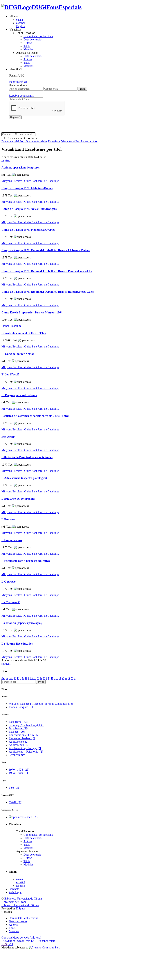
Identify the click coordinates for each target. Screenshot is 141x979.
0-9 (3, 678)
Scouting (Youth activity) (26, 725)
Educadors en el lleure (24, 735)
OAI (10, 944)
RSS (4, 944)
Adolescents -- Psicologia (26, 751)
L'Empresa (8, 519)
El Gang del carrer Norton (18, 353)
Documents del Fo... (13, 141)
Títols (27, 46)
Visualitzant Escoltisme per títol (79, 141)
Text (14, 787)
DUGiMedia (23, 940)
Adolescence (18, 741)
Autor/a (28, 42)
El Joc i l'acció (10, 374)
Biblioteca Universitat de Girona (23, 898)
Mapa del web (20, 937)
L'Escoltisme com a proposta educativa (25, 560)
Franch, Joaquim (11, 325)
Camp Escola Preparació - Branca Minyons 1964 (31, 312)
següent (5, 160)
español (20, 22)
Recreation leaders (22, 738)
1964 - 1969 (18, 772)
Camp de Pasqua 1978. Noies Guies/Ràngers (29, 208)
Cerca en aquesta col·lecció (21, 138)
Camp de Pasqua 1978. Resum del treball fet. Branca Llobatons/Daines (45, 250)
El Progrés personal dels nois (19, 395)
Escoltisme (54, 141)
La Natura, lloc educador (17, 643)
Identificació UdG (19, 81)
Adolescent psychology (25, 748)
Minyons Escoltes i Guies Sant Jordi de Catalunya (30, 180)
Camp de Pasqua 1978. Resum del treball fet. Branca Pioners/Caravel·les (46, 271)
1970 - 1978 (19, 769)
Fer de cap (8, 436)
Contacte (14, 889)
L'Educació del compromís (18, 498)
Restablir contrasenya (21, 95)
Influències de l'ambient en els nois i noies (27, 457)
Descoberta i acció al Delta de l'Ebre (23, 333)
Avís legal (35, 937)
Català (15, 802)
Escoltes (17, 731)
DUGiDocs (8, 940)
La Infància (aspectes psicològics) (21, 623)
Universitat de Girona (13, 901)
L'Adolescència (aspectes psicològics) (24, 478)
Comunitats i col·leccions (38, 36)
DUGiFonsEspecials (57, 7)
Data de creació (32, 39)
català (19, 19)
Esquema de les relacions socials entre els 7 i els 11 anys (35, 415)
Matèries (28, 49)
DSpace (20, 908)
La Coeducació (10, 602)
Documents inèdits (36, 141)
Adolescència (19, 744)
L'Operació (8, 581)
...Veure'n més (17, 754)
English (20, 26)
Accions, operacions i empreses (20, 167)
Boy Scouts (18, 728)
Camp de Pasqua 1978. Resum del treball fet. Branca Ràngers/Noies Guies (47, 291)
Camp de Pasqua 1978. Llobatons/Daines (27, 188)
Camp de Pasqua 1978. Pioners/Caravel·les (28, 229)
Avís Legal (15, 892)
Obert (32, 817)
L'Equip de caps (11, 540)
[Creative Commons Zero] (44, 947)
